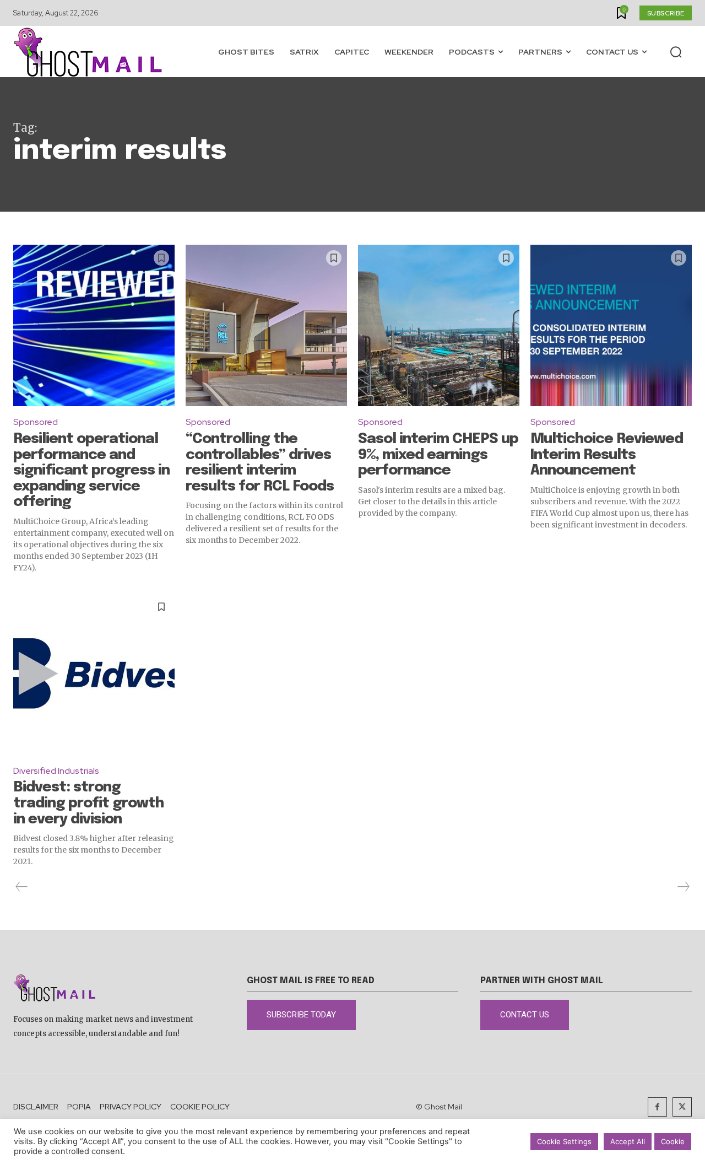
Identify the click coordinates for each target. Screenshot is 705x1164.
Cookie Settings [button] (564, 1141)
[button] (676, 52)
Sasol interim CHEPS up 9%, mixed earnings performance (438, 455)
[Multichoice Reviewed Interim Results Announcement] (611, 325)
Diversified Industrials (56, 771)
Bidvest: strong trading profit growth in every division (88, 803)
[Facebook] (657, 1107)
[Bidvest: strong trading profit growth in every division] (94, 674)
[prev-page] (21, 887)
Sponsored (35, 422)
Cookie (673, 1141)
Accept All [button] (627, 1141)
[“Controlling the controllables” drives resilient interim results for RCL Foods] (266, 325)
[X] (682, 1107)
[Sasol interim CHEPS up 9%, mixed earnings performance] (438, 325)
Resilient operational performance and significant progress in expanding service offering (91, 470)
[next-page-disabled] (683, 887)
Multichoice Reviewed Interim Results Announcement (606, 455)
